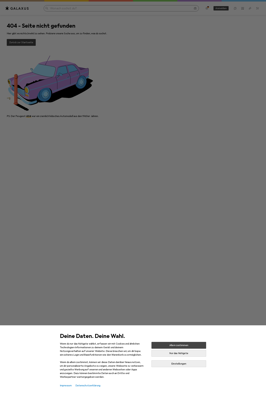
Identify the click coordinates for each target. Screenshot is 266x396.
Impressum (66, 385)
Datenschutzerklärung (87, 385)
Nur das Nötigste (178, 353)
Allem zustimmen (178, 345)
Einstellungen (178, 363)
